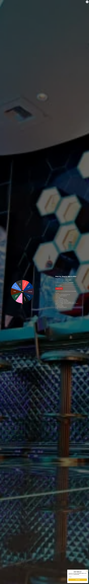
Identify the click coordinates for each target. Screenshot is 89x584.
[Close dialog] (87, 571)
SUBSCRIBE (77, 579)
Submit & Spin (59, 288)
